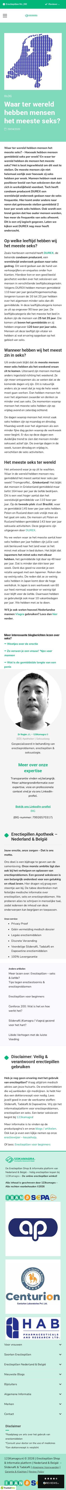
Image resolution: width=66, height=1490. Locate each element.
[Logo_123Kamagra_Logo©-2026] (31, 15)
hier (54, 614)
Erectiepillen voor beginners (26, 996)
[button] (5, 16)
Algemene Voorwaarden (45, 1467)
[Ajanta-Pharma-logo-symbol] (33, 1229)
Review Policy (36, 1471)
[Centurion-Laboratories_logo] (33, 1286)
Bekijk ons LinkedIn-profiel (33, 807)
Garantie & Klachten (16, 1471)
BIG (33, 811)
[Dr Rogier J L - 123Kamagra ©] (33, 699)
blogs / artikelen (46, 1129)
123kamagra (25, 1117)
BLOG (8, 96)
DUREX (49, 253)
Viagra (19, 614)
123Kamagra (12, 1176)
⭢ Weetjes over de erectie (21, 644)
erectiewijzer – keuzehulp (20, 1137)
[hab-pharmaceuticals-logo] (33, 1328)
